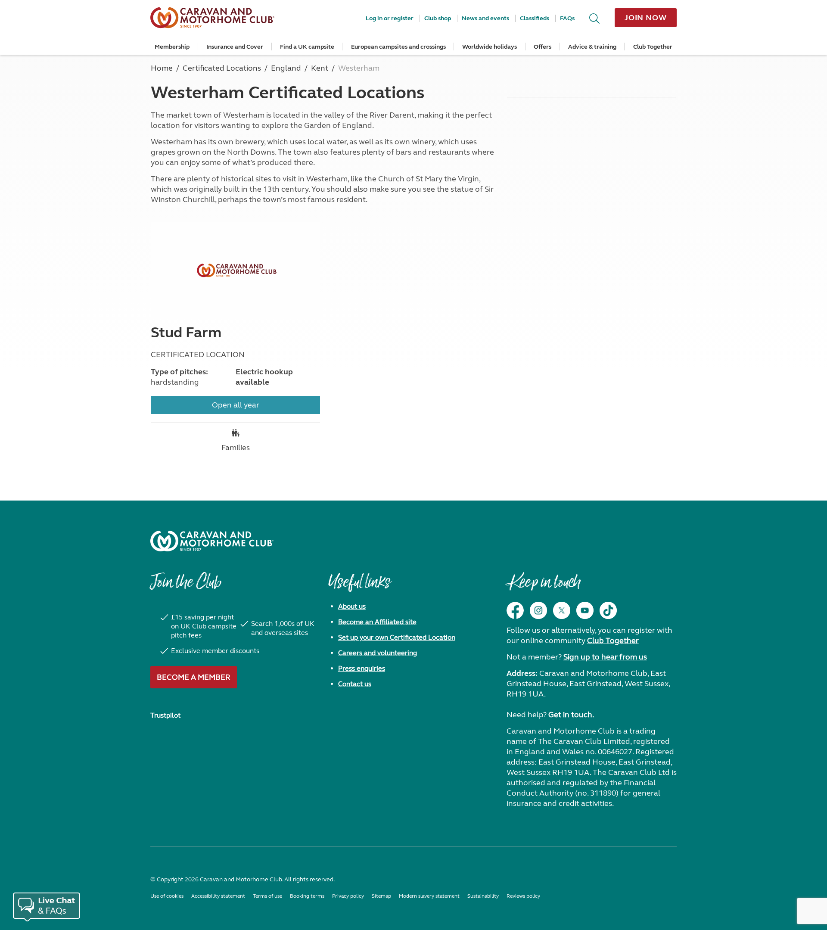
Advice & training (592, 46)
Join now (646, 17)
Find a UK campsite (307, 46)
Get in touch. (571, 714)
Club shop (437, 18)
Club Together (652, 46)
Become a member (193, 677)
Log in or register (390, 18)
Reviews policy (523, 896)
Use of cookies (166, 896)
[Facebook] (515, 610)
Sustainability (483, 896)
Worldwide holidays (489, 46)
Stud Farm (186, 332)
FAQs (567, 18)
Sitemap (381, 896)
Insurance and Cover (234, 46)
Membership (172, 46)
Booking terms (307, 896)
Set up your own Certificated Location (396, 637)
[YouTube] (585, 610)
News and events (485, 18)
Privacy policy (348, 896)
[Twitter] (561, 610)
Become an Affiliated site (377, 622)
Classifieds (534, 18)
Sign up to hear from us (605, 657)
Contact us (354, 684)
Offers (542, 46)
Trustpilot (165, 715)
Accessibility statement (218, 896)
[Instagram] (538, 610)
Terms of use (267, 896)
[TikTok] (608, 610)
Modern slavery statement (429, 896)
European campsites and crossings (398, 46)
